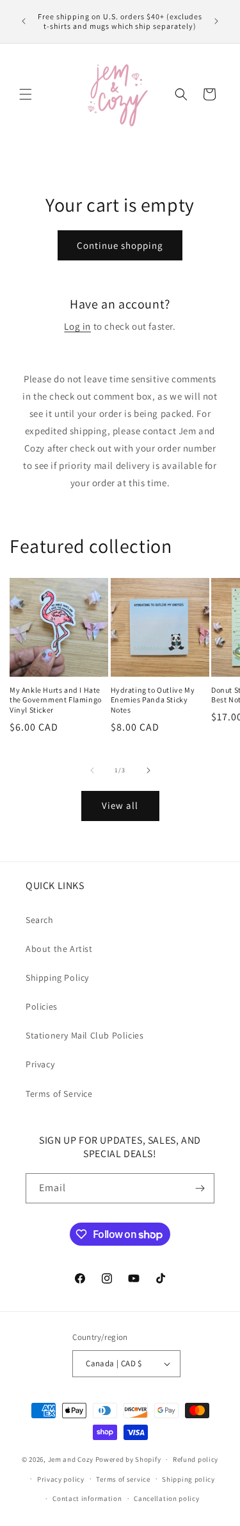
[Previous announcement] (24, 21)
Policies (42, 1006)
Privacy (40, 1064)
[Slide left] (92, 770)
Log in (77, 326)
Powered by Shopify (128, 1459)
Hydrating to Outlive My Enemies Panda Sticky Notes (153, 700)
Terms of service (123, 1479)
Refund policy (195, 1459)
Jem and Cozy (70, 1459)
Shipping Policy (57, 977)
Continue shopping (120, 245)
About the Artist (59, 948)
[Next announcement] (216, 21)
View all (120, 805)
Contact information (87, 1498)
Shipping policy (188, 1479)
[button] (26, 94)
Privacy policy (60, 1479)
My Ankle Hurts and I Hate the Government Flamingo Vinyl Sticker (56, 700)
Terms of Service (59, 1093)
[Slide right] (148, 770)
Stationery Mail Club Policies (84, 1035)
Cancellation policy (166, 1498)
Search (40, 920)
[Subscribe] (200, 1188)
